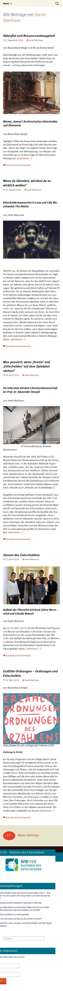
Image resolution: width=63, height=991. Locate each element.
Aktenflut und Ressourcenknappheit (29, 36)
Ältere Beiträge (23, 835)
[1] (53, 488)
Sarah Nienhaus (36, 40)
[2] (52, 495)
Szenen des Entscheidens (21, 555)
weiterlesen (24, 158)
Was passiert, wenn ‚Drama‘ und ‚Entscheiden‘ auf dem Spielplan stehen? (26, 367)
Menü (6, 3)
